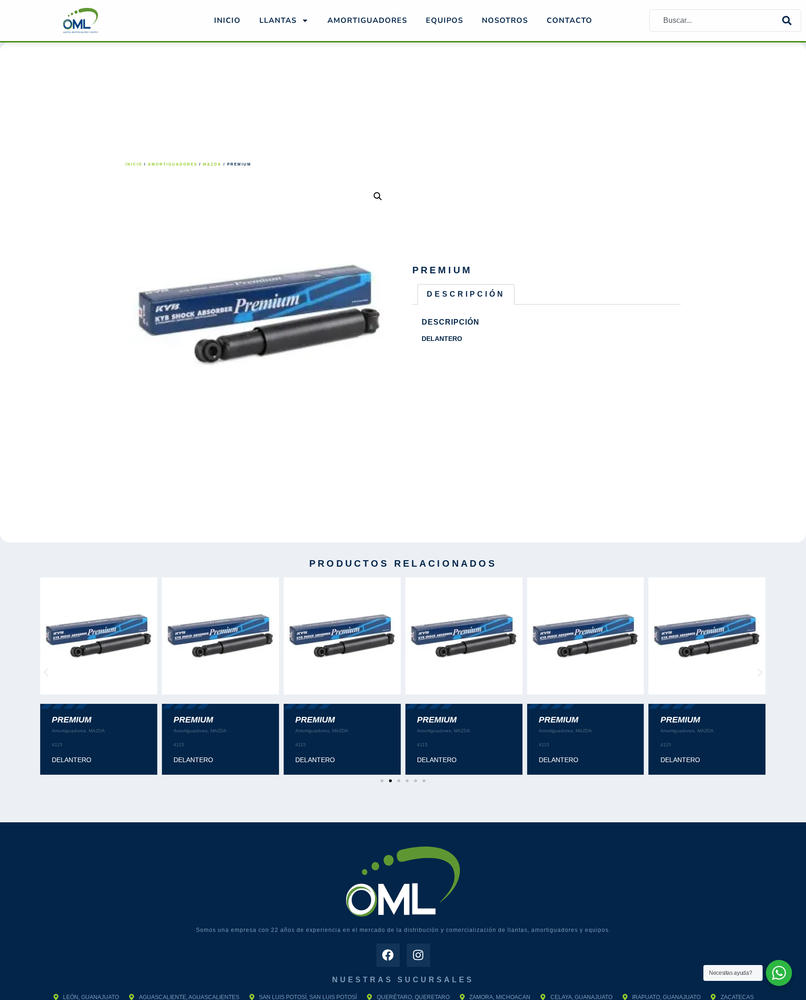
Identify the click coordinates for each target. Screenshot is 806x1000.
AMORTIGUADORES (367, 20)
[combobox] (716, 20)
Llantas (278, 20)
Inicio (227, 20)
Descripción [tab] (466, 294)
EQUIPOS (444, 20)
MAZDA (212, 164)
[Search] (791, 20)
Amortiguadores (172, 164)
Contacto (569, 20)
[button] (377, 196)
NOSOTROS (505, 20)
